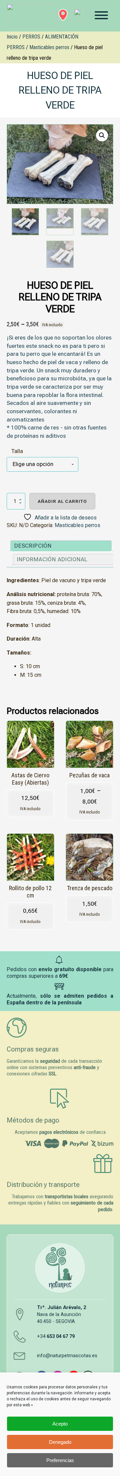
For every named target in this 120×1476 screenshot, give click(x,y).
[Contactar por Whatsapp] (80, 15)
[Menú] (101, 15)
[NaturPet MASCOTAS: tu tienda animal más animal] (60, 1268)
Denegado (60, 1442)
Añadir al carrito (62, 501)
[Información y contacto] (63, 15)
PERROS (31, 37)
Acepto (60, 1424)
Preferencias (60, 1460)
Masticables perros (49, 47)
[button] (102, 135)
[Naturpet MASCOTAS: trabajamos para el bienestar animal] (27, 16)
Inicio (12, 37)
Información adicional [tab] (52, 559)
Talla (17, 451)
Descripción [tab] (33, 545)
